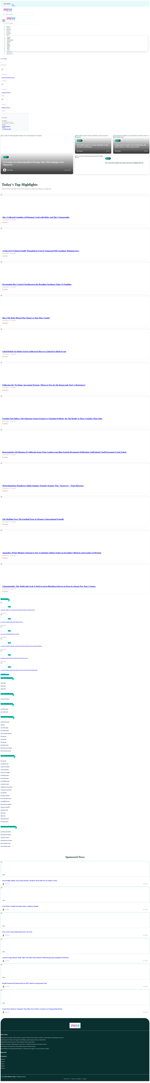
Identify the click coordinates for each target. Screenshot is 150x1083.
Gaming (8, 37)
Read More (5, 222)
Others (8, 44)
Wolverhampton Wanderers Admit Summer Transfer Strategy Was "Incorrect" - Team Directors (43, 486)
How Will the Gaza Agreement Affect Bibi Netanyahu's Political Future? (18, 1046)
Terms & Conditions (76, 1078)
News (8, 42)
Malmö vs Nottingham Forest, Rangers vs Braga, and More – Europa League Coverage (33, 3)
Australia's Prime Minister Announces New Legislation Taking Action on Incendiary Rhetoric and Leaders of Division (51, 553)
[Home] (7, 12)
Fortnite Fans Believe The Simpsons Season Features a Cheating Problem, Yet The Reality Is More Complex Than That (52, 418)
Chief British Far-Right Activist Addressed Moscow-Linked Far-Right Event (34, 351)
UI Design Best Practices (6, 92)
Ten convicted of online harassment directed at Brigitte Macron (124, 163)
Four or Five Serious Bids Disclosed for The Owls (17, 932)
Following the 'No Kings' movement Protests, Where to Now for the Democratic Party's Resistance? (43, 385)
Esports (8, 30)
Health (8, 38)
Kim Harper (10, 170)
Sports (8, 47)
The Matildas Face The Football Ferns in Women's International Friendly (33, 519)
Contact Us (9, 51)
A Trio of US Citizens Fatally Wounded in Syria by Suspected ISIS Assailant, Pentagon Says (40, 251)
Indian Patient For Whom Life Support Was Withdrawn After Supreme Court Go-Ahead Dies (23, 1039)
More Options (10, 53)
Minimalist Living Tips (6, 107)
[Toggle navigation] (3, 20)
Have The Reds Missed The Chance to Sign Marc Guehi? (26, 318)
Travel (8, 49)
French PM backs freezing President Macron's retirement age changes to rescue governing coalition (25, 1048)
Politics (8, 45)
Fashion (8, 32)
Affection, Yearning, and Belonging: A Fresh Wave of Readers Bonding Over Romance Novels (24, 1044)
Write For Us (67, 1078)
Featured (9, 33)
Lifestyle (9, 41)
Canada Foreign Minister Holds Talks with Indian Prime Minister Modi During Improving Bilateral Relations (21, 646)
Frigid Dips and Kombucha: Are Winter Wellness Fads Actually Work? (18, 1042)
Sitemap (84, 1078)
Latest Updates (7, 3)
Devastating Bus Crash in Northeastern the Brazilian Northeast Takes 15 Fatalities (36, 284)
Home (8, 26)
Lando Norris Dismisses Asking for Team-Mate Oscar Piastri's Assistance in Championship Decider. (19, 670)
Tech (8, 48)
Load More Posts (5, 674)
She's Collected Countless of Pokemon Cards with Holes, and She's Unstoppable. (36, 217)
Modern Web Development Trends (8, 77)
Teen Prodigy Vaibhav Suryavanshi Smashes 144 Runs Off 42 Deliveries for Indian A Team (18, 609)
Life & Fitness (10, 40)
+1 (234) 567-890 (6, 129)
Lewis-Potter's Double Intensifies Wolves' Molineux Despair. (20, 906)
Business (9, 29)
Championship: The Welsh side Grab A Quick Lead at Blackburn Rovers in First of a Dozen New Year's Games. (49, 586)
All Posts (9, 28)
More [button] (8, 35)
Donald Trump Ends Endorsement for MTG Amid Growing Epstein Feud (14, 658)
